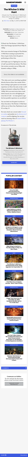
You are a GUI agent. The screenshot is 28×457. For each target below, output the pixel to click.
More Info (14, 162)
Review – (14, 282)
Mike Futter (7, 20)
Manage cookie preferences (14, 383)
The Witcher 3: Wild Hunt (14, 148)
